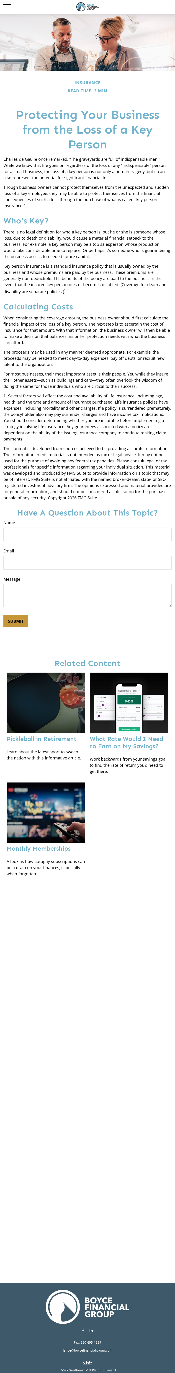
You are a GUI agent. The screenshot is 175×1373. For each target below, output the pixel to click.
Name (9, 522)
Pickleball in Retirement (42, 739)
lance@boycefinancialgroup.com (87, 1350)
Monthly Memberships (38, 848)
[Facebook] (83, 1330)
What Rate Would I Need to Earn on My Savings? (126, 742)
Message (11, 579)
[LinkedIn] (91, 1330)
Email (8, 551)
